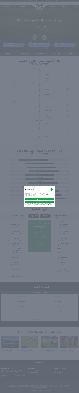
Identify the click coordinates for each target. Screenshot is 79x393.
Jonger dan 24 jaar (39, 201)
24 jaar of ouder (39, 199)
